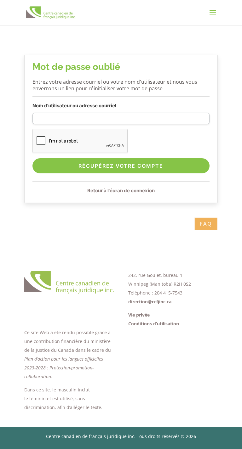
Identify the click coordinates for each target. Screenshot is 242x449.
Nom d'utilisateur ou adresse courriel (74, 106)
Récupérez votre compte (120, 166)
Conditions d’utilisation (153, 324)
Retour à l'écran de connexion (121, 191)
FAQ (206, 223)
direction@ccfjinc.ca (149, 302)
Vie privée (139, 315)
